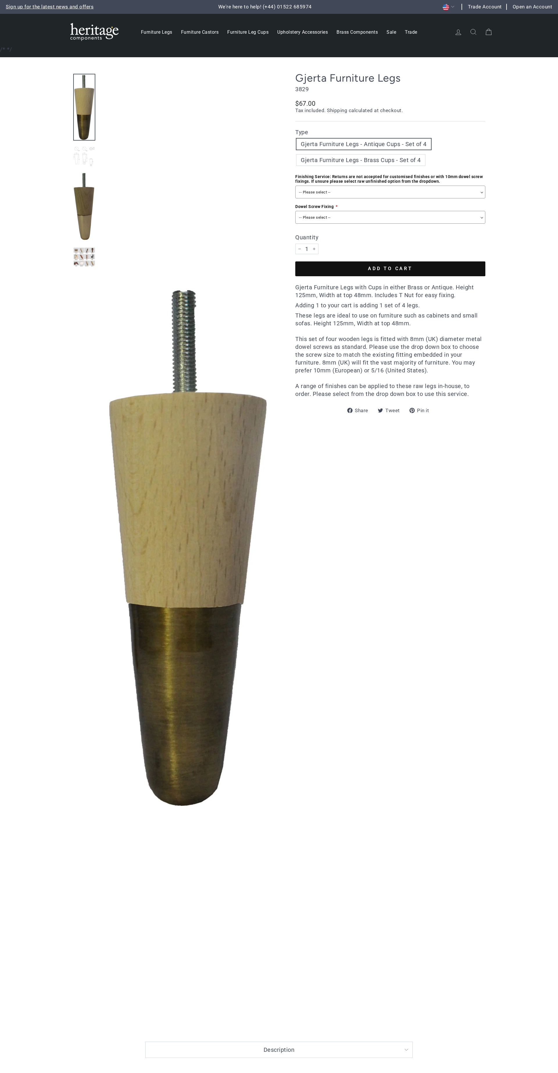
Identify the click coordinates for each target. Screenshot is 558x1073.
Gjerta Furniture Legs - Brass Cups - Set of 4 (361, 160)
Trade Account (485, 7)
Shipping (337, 110)
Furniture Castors (200, 32)
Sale (391, 32)
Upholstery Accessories (302, 32)
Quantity (306, 237)
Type (301, 132)
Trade (411, 32)
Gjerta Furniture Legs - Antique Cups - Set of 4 (364, 144)
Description (279, 1049)
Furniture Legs (156, 32)
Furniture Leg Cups (248, 32)
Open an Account (532, 7)
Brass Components (357, 32)
